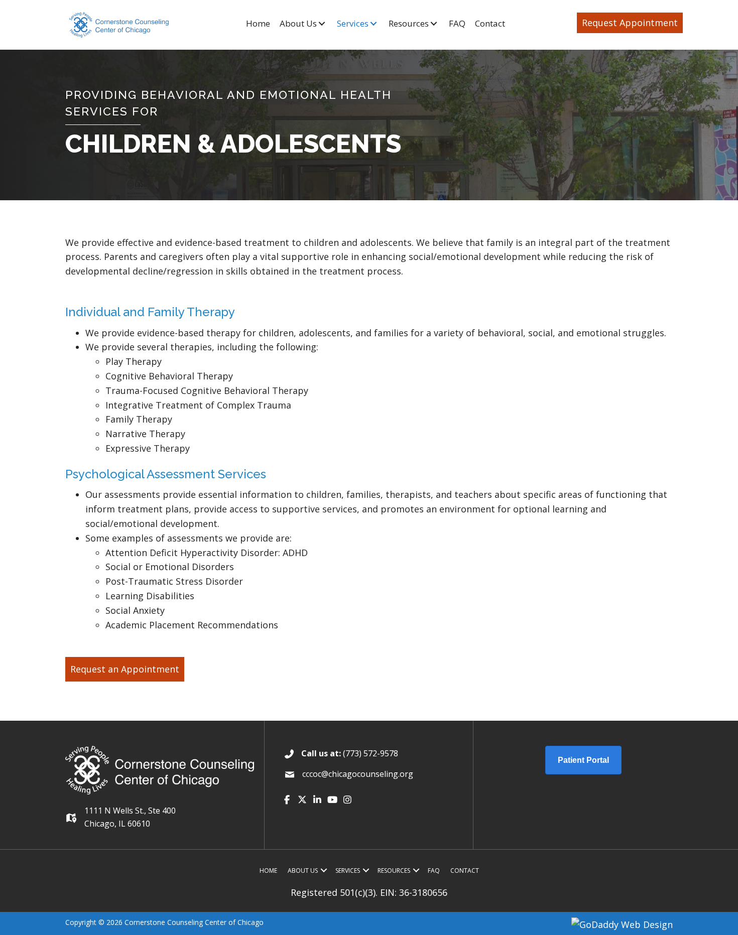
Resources (394, 870)
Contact (464, 870)
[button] (630, 23)
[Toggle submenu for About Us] (321, 23)
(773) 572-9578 (370, 753)
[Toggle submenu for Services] (373, 23)
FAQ (434, 870)
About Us (303, 870)
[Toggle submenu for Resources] (433, 23)
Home (268, 870)
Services (347, 870)
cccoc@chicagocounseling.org (357, 773)
